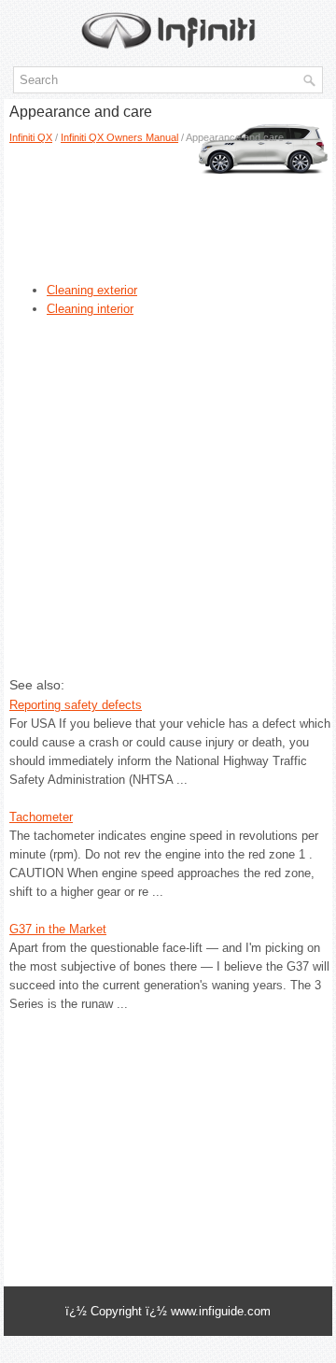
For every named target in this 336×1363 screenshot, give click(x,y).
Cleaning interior (90, 309)
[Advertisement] (146, 206)
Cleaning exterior (92, 290)
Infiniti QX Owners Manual (119, 137)
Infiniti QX (30, 137)
